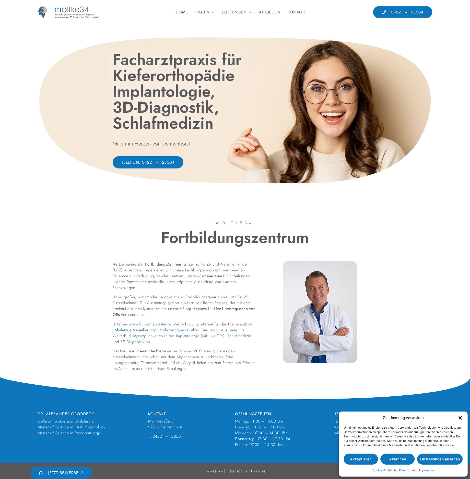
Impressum (426, 470)
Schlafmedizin (239, 336)
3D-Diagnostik (132, 342)
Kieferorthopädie (174, 330)
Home (182, 12)
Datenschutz (408, 470)
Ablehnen (397, 459)
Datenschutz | (239, 471)
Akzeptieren (361, 459)
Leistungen (234, 12)
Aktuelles (269, 12)
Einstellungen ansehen (440, 459)
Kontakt (296, 12)
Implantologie (188, 336)
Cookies (258, 471)
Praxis (202, 12)
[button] (460, 417)
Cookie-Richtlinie (385, 470)
